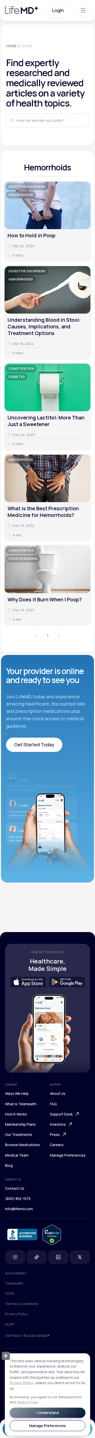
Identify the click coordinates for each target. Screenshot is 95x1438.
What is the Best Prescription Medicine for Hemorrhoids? (43, 511)
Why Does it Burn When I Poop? (45, 599)
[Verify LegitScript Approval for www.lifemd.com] (52, 1235)
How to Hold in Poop (31, 235)
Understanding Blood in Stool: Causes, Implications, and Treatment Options (44, 326)
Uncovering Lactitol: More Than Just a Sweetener (46, 421)
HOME (11, 45)
